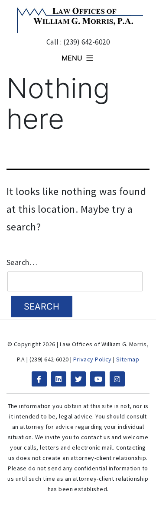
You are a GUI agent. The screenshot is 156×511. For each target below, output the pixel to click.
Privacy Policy (92, 359)
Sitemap (127, 359)
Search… (21, 262)
